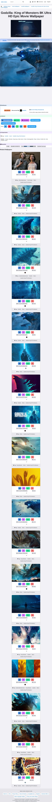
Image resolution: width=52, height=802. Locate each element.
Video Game (20, 139)
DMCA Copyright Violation (19, 796)
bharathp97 (29, 368)
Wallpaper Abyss (7, 6)
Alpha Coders (4, 1)
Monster (11, 139)
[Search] (23, 2)
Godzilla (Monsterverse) (20, 687)
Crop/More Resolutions (8, 123)
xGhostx (29, 177)
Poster (25, 139)
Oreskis (24, 110)
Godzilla (6, 136)
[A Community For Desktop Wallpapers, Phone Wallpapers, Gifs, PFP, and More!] (1, 6)
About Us (5, 793)
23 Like (17, 120)
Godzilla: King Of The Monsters (26, 182)
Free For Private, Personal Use (37, 109)
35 (28, 172)
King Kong (15, 139)
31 (28, 205)
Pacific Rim (43, 139)
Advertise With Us (45, 793)
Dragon (7, 139)
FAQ (10, 793)
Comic (5, 140)
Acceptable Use (31, 793)
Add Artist (7, 110)
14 (28, 646)
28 (28, 301)
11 (28, 425)
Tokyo (35, 139)
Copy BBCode (31, 126)
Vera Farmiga (29, 180)
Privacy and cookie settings (32, 796)
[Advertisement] (26, 95)
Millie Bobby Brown (22, 180)
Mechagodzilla (30, 139)
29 (28, 236)
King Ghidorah (19, 465)
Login (45, 1)
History (38, 139)
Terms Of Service (23, 793)
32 (28, 267)
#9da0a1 (34, 146)
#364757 (31, 146)
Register (48, 1)
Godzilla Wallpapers (25, 6)
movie (10, 136)
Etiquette (38, 793)
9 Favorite (25, 120)
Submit (34, 1)
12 (28, 713)
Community (40, 1)
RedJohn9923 (29, 272)
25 (28, 394)
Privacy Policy (15, 793)
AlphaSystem (29, 782)
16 (28, 519)
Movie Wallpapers (16, 6)
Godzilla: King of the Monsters (19, 136)
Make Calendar (35, 120)
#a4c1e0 (28, 146)
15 (28, 457)
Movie (35, 180)
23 (28, 332)
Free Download (7, 120)
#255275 (25, 146)
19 (28, 363)
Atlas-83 (29, 588)
